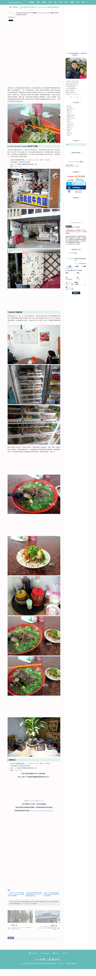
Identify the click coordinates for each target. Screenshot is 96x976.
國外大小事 (69, 112)
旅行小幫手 (69, 133)
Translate (76, 166)
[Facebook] (71, 97)
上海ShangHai (70, 124)
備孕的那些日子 (70, 108)
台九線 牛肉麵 (49, 901)
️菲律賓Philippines (71, 118)
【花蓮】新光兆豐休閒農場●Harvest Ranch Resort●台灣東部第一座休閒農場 (16, 894)
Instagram (46, 953)
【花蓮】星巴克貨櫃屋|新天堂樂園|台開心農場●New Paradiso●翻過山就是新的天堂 (34, 894)
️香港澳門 (69, 130)
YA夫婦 (75, 230)
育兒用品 (69, 105)
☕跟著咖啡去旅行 (71, 115)
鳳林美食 (35, 903)
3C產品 (68, 113)
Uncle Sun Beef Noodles (26, 903)
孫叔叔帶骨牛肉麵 (24, 162)
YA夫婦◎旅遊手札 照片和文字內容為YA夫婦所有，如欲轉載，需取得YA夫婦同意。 (40, 963)
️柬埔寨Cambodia (70, 125)
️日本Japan (69, 127)
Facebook (34, 953)
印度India (69, 121)
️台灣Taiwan (15, 7)
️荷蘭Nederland (70, 116)
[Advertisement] (34, 32)
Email (56, 953)
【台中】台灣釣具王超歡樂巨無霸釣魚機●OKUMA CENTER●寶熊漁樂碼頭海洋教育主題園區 (47, 928)
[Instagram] (74, 97)
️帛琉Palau (69, 119)
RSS (66, 953)
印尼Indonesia (70, 122)
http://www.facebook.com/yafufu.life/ (42, 810)
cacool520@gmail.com (37, 801)
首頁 (10, 7)
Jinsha (62, 963)
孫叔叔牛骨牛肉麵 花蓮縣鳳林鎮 (37, 901)
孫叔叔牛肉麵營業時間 (15, 903)
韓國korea (69, 110)
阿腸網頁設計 (73, 963)
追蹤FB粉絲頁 (76, 152)
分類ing (68, 135)
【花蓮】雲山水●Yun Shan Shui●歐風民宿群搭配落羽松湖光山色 (21, 928)
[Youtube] (77, 97)
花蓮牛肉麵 (55, 901)
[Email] (80, 97)
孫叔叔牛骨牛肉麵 (16, 901)
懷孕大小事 (69, 107)
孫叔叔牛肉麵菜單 (25, 901)
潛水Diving (69, 132)
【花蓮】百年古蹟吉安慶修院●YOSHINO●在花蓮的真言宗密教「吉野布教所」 (51, 894)
